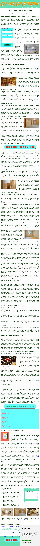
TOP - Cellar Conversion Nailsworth (10, 526)
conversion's (35, 219)
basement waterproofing (22, 435)
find (5, 464)
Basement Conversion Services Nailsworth (16, 485)
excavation (19, 396)
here (7, 482)
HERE (38, 456)
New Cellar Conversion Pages (8, 536)
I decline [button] (28, 540)
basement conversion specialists (28, 356)
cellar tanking (5, 451)
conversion (19, 91)
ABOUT (28, 7)
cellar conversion (25, 36)
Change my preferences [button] (27, 542)
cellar (27, 67)
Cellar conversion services (20, 473)
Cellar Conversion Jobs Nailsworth (25, 519)
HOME (22, 7)
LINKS (25, 7)
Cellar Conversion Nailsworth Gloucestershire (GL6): (15, 16)
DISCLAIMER (36, 7)
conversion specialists (20, 116)
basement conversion (34, 458)
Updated (15, 536)
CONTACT (32, 7)
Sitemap (2, 536)
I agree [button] (24, 540)
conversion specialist (33, 434)
